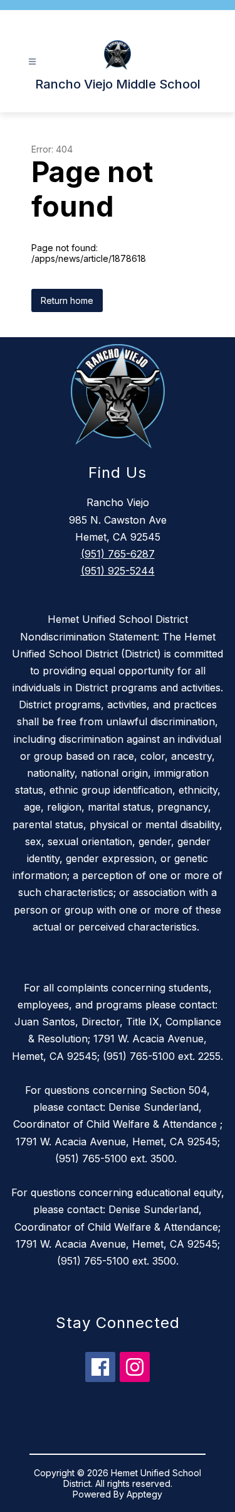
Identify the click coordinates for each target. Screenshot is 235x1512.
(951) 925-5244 (118, 570)
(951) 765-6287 (118, 554)
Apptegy (144, 1494)
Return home (67, 300)
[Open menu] (32, 62)
